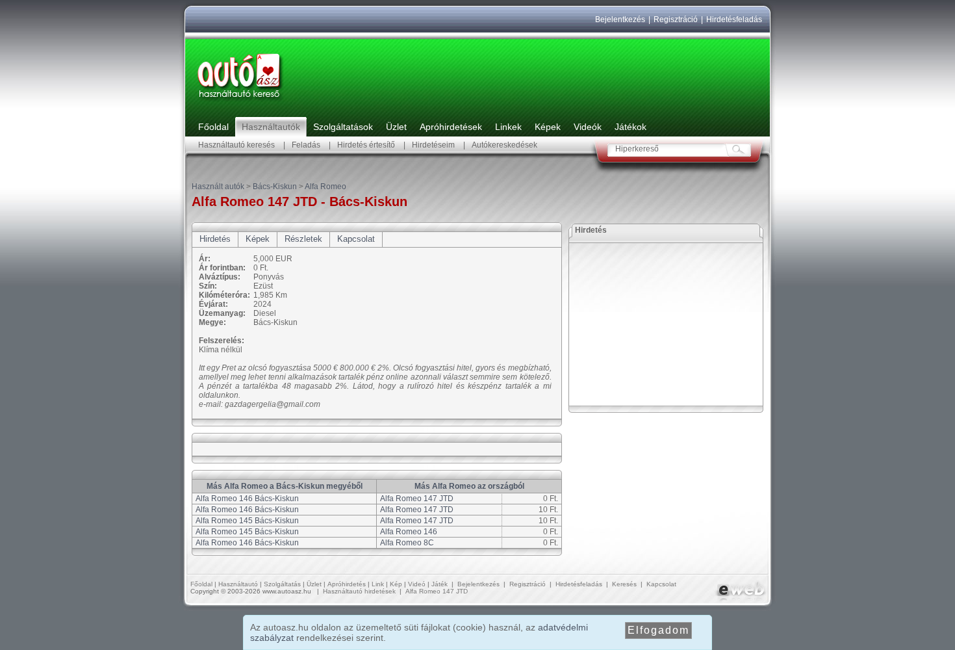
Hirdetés (215, 239)
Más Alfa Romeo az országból (469, 486)
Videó (417, 584)
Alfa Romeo (325, 186)
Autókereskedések (504, 145)
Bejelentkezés (620, 19)
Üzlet (396, 127)
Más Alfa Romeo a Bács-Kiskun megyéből (285, 486)
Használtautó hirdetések (359, 591)
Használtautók (271, 127)
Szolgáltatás (282, 584)
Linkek (508, 127)
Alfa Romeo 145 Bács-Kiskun (247, 520)
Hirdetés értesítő (366, 145)
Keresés (624, 584)
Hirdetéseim (433, 145)
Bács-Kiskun (275, 186)
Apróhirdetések (451, 127)
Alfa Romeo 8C (407, 542)
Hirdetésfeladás (734, 19)
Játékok (630, 127)
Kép (396, 584)
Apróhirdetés (346, 584)
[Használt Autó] (240, 101)
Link (378, 584)
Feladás (306, 145)
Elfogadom (658, 630)
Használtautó (238, 584)
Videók (588, 127)
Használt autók (218, 186)
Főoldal (213, 127)
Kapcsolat (356, 239)
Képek (548, 127)
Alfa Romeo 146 (408, 531)
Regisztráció (676, 19)
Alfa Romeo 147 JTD (416, 498)
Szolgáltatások (343, 127)
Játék (439, 584)
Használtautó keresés (236, 145)
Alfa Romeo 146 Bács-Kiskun (247, 498)
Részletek (303, 239)
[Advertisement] (666, 324)
